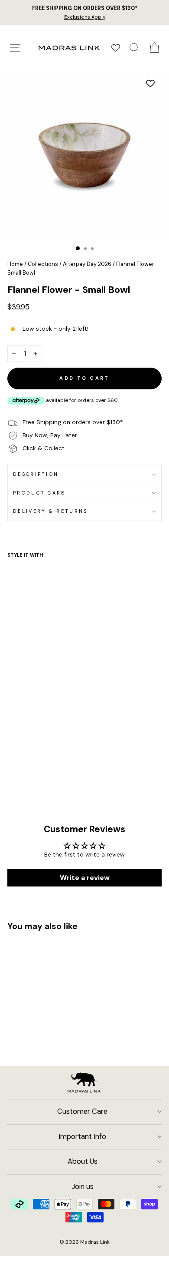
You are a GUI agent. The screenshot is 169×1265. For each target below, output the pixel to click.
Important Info (82, 1136)
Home (15, 264)
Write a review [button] (85, 877)
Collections (43, 264)
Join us (83, 1186)
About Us (83, 1161)
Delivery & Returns (50, 511)
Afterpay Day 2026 (87, 264)
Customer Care (82, 1111)
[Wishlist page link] (115, 47)
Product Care (39, 493)
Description (35, 474)
